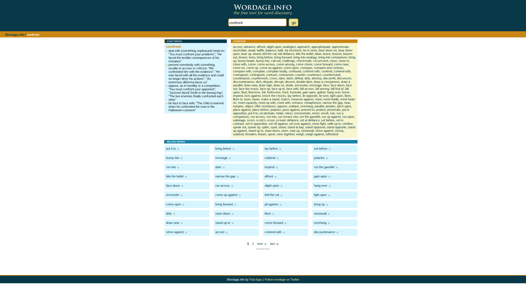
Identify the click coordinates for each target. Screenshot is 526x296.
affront (261, 47)
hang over (333, 92)
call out (275, 60)
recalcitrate (267, 113)
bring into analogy (305, 57)
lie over (324, 95)
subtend (238, 134)
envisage (315, 85)
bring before (265, 57)
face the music (248, 88)
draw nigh (265, 85)
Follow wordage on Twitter (282, 279)
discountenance (243, 81)
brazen (336, 54)
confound (295, 71)
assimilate (240, 50)
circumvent (320, 60)
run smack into (288, 116)
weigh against (315, 134)
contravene (286, 74)
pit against (271, 204)
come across (266, 64)
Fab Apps (255, 279)
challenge (288, 60)
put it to (253, 113)
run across (257, 116)
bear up (246, 54)
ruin (332, 113)
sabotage (239, 120)
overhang (306, 106)
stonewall (307, 130)
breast (243, 57)
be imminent (293, 50)
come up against (271, 67)
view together (285, 134)
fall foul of (337, 88)
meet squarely (247, 102)
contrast (271, 74)
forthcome (274, 92)
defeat (299, 78)
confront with (311, 71)
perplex (331, 106)
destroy (317, 78)
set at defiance (310, 120)
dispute (268, 81)
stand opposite (336, 127)
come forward (323, 64)
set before (328, 120)
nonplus (238, 106)
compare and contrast (328, 67)
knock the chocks (274, 95)
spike (265, 127)
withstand (331, 134)
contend (326, 71)
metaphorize (312, 102)
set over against (299, 123)
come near (341, 64)
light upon (336, 95)
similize (348, 123)
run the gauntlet (310, 116)
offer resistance (265, 106)
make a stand (270, 99)
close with (239, 64)
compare (306, 67)
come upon (291, 67)
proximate (333, 109)
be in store (310, 50)
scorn (251, 120)
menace (297, 102)
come (252, 64)
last (273, 243)
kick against (253, 95)
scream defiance (287, 120)
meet (318, 99)
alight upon (274, 47)
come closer (304, 64)
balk (280, 50)
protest (320, 109)
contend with (342, 71)
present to (308, 109)
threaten (250, 134)
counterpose (241, 78)
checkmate (303, 60)
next (260, 243)
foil (263, 92)
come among (285, 64)
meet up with (267, 102)
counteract (314, 74)
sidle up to (334, 123)
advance (249, 47)
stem (284, 130)
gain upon (309, 92)
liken (348, 95)
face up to (278, 88)
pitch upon (344, 106)
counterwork (259, 78)
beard (257, 54)
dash (289, 78)
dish (258, 81)
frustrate (295, 92)
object (249, 106)
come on (239, 67)
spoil (274, 127)
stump (339, 130)
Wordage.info (14, 34)
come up (252, 67)
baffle (260, 50)
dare (282, 78)
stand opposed (315, 127)
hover (345, 92)
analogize (289, 47)
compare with (242, 71)
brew (252, 57)
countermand (331, 74)
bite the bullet (304, 54)
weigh (300, 134)
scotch (260, 120)
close (333, 60)
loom (247, 99)
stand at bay (295, 127)
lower (255, 99)
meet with (283, 102)
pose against (291, 109)
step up (295, 130)
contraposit (257, 74)
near (347, 102)
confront (173, 47)
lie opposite (309, 95)
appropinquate (320, 47)
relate (279, 113)
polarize (275, 109)
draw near (250, 85)
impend (238, 95)
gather (321, 92)
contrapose (240, 74)
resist (315, 113)
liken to (237, 99)
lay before (294, 95)
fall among (322, 88)
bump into (262, 60)
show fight (319, 123)
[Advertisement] (263, 259)
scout (270, 120)
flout (244, 92)
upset (271, 134)
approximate (340, 47)
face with (292, 88)
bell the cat (269, 54)
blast (318, 54)
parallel (319, 106)
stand (282, 127)
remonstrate (302, 113)
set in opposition (256, 123)
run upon (348, 116)
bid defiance (286, 54)
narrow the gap (333, 102)
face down (337, 85)
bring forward (283, 57)
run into (271, 116)
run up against (331, 116)
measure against (302, 99)
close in (344, 60)
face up (265, 88)
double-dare (304, 81)
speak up (254, 127)
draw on (278, 85)
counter (300, 74)
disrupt (278, 81)
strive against (324, 130)
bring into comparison (332, 57)
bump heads (246, 60)
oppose (282, 106)
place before (260, 109)
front (285, 92)
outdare (294, 106)
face (326, 85)
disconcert (344, 78)
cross (273, 78)
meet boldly (331, 99)
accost (237, 47)
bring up (319, 204)
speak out (239, 127)
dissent (290, 81)
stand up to (255, 130)
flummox (254, 92)
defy (307, 78)
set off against (278, 123)
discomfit (329, 78)
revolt (324, 113)
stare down (272, 130)
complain (259, 71)
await (251, 50)
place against (242, 109)
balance (271, 50)
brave (327, 54)
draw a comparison (326, 81)
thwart (262, 134)
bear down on (328, 50)
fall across (307, 88)
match (285, 99)
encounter (301, 85)
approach (303, 47)
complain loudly (276, 71)
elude (289, 85)
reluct (288, 113)
